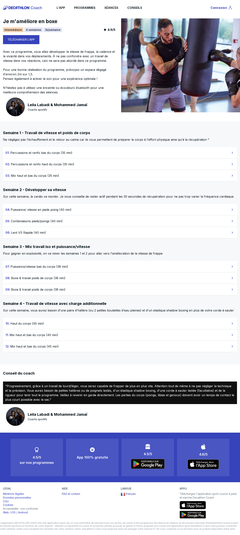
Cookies (8, 504)
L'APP (61, 8)
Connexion (221, 8)
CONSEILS (134, 8)
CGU (6, 501)
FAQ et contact (71, 493)
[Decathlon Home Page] (23, 8)
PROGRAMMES (84, 8)
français (131, 493)
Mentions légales (13, 493)
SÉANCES (111, 8)
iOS (13, 512)
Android (23, 512)
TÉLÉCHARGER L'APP (21, 39)
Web (6, 512)
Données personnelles (17, 497)
